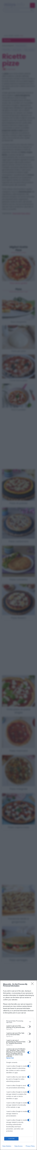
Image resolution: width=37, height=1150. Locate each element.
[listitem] (18, 1021)
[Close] (33, 984)
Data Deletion (6, 1146)
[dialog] (18, 1065)
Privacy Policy (30, 1146)
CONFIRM (11, 1138)
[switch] (29, 1027)
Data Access (18, 1146)
